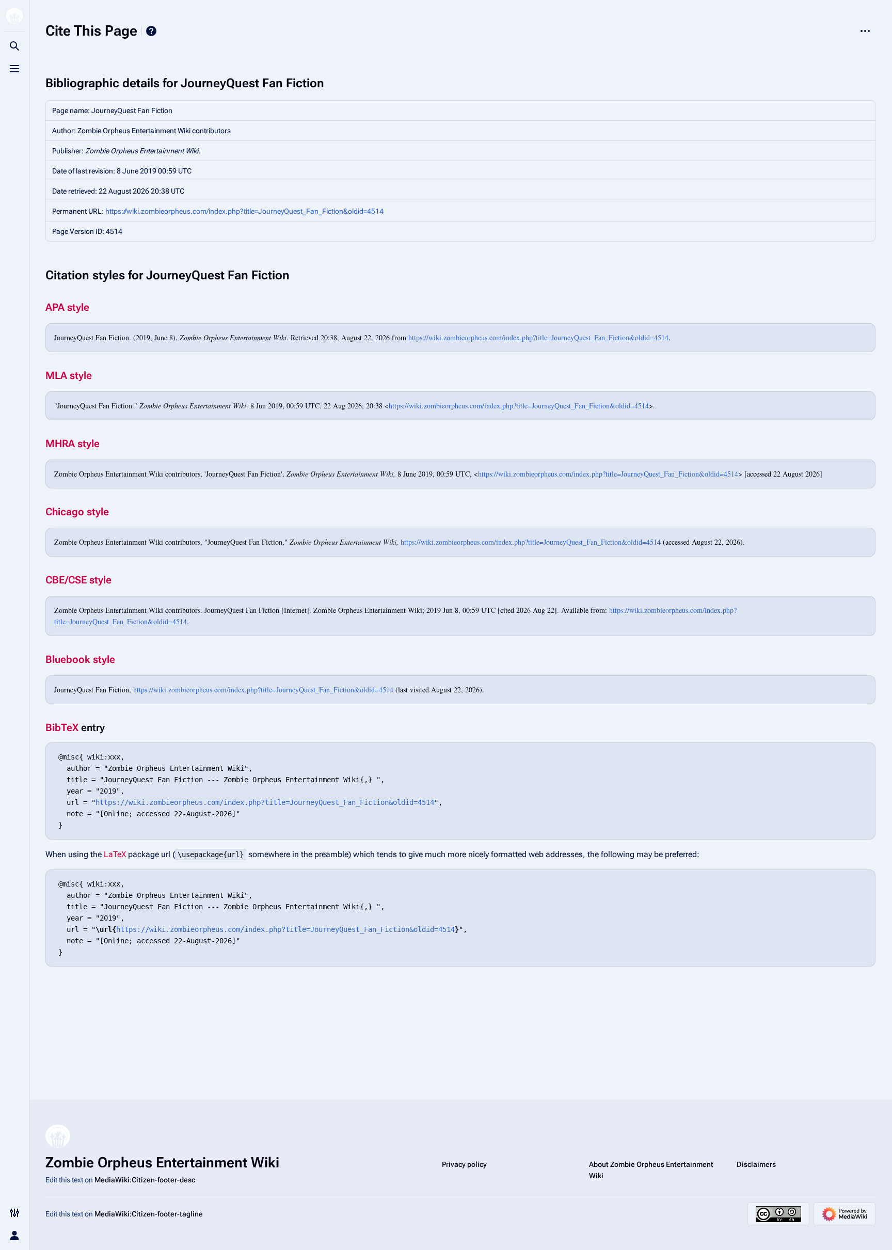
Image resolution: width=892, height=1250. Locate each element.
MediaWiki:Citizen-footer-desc (144, 1180)
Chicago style (77, 511)
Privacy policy (464, 1164)
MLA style (68, 375)
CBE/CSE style (78, 580)
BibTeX (61, 727)
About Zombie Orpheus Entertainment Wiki (651, 1170)
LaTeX (115, 854)
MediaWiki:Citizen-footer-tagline (148, 1214)
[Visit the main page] (14, 16)
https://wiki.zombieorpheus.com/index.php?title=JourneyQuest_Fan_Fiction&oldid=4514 (244, 211)
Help (151, 31)
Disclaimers (756, 1164)
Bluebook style (80, 659)
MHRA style (72, 443)
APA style (67, 307)
